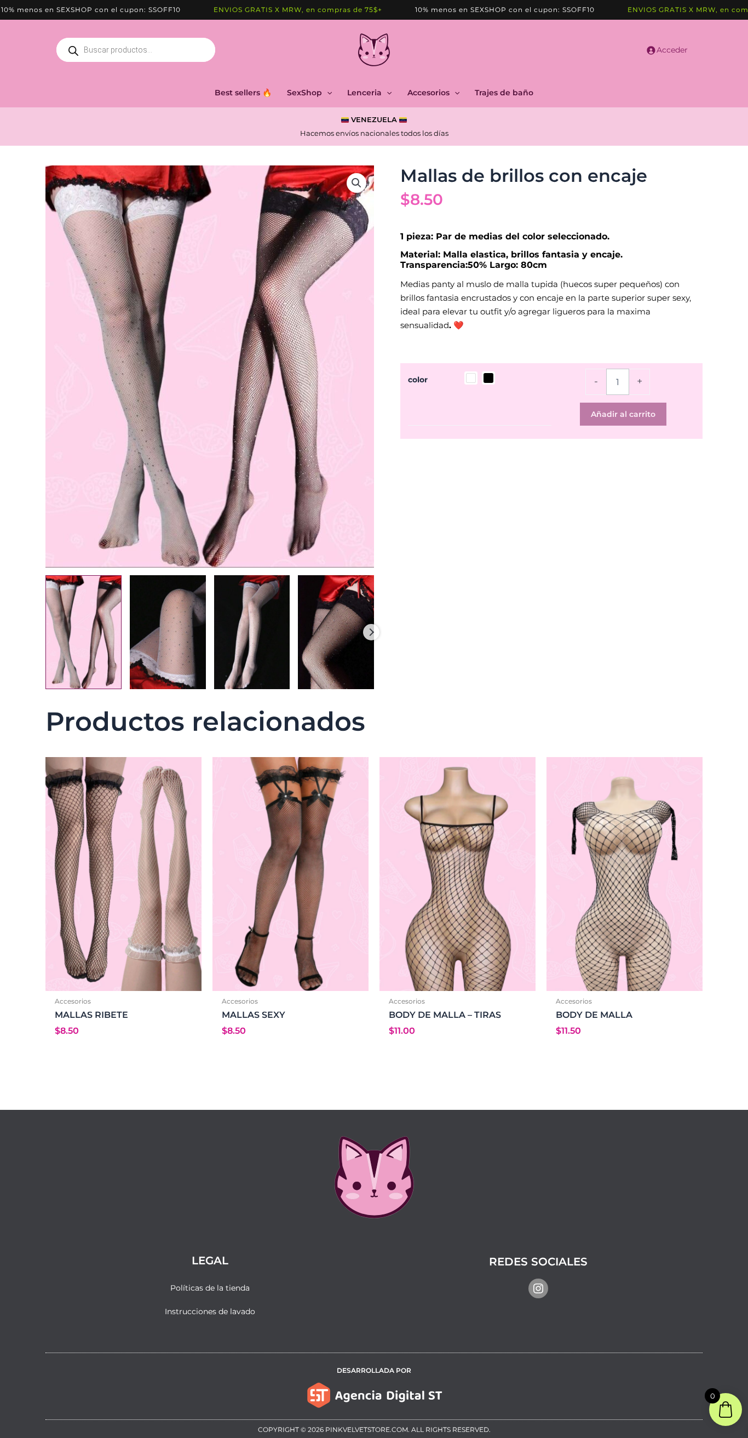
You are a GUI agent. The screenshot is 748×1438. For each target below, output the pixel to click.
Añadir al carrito (623, 414)
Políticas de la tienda (210, 1288)
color (418, 380)
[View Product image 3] (252, 632)
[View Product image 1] (83, 632)
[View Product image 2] (168, 632)
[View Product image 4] (336, 632)
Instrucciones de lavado (210, 1311)
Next (371, 632)
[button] (327, 92)
